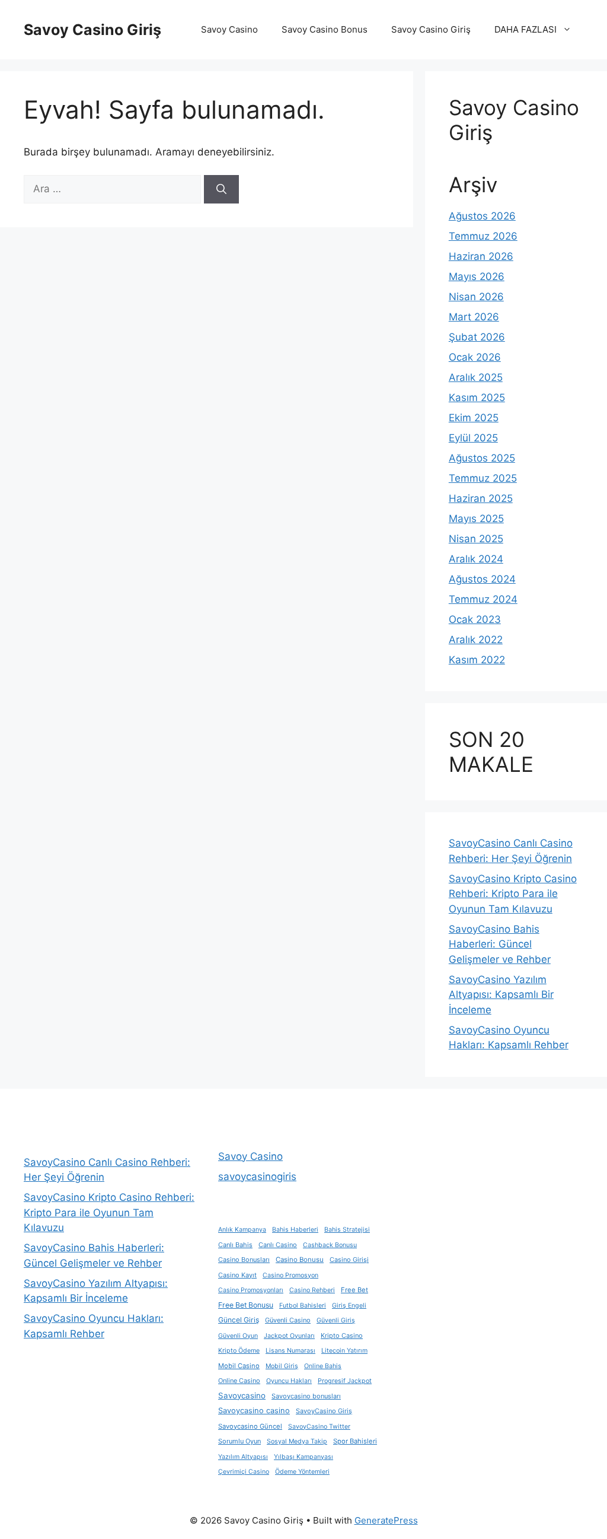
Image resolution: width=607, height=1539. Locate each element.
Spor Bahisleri (355, 1441)
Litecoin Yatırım (344, 1350)
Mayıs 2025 (476, 518)
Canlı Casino (277, 1245)
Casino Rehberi (312, 1290)
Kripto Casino (342, 1335)
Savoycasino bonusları (306, 1396)
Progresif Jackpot (345, 1381)
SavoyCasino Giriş (324, 1411)
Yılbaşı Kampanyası (303, 1457)
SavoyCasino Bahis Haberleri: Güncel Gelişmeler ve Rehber (500, 944)
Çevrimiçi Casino (243, 1472)
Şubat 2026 (477, 337)
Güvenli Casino (288, 1320)
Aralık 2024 (476, 559)
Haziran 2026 (481, 256)
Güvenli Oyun (238, 1336)
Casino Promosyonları (250, 1290)
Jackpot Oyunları (289, 1336)
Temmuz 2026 (483, 236)
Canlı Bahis (235, 1245)
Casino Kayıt (237, 1275)
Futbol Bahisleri (302, 1305)
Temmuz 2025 (483, 478)
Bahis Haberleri (295, 1229)
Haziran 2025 (481, 498)
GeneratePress (386, 1520)
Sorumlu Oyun (239, 1441)
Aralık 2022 (476, 640)
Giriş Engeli (349, 1305)
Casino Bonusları (244, 1259)
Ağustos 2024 (482, 579)
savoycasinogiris (257, 1176)
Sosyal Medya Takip (297, 1441)
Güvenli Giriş (336, 1320)
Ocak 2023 (475, 619)
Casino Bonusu (300, 1259)
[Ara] (221, 189)
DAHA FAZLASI (525, 29)
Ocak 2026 (475, 357)
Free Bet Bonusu (245, 1304)
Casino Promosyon (290, 1275)
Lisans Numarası (290, 1350)
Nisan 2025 (476, 539)
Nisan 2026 (476, 297)
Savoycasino (242, 1395)
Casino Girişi (349, 1259)
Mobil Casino (239, 1366)
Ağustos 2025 (482, 458)
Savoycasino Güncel (250, 1426)
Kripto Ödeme (239, 1350)
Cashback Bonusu (330, 1245)
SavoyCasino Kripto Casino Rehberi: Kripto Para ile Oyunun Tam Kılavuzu (513, 894)
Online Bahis (322, 1366)
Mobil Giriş (282, 1366)
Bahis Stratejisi (347, 1229)
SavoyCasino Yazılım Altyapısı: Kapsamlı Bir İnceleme (501, 995)
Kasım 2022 (477, 660)
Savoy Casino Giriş (92, 30)
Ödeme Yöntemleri (302, 1472)
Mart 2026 (474, 317)
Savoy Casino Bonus (325, 29)
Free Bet (354, 1290)
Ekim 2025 (474, 418)
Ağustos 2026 (482, 216)
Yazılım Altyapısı (243, 1457)
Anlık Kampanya (242, 1229)
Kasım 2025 (477, 397)
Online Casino (239, 1380)
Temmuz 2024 (483, 599)
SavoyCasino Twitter (319, 1426)
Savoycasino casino (254, 1410)
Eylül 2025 (473, 438)
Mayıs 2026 (476, 276)
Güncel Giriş (238, 1319)
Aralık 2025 (476, 377)
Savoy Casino (229, 29)
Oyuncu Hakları (289, 1381)
